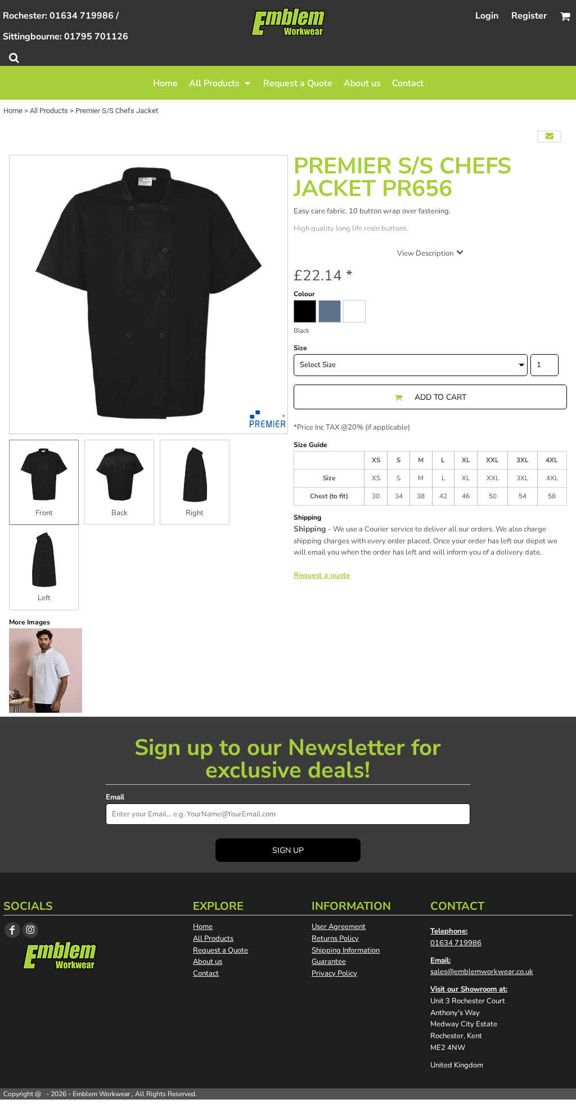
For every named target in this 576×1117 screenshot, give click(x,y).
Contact (206, 973)
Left (44, 598)
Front (44, 513)
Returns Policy (335, 938)
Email (115, 797)
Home (12, 110)
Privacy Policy (334, 973)
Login (486, 16)
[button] (220, 83)
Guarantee (329, 962)
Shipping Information (346, 950)
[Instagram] (30, 930)
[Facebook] (12, 930)
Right (195, 513)
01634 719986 (456, 943)
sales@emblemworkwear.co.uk (481, 972)
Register (529, 16)
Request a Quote (220, 950)
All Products (49, 110)
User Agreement (339, 927)
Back (119, 513)
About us (207, 962)
